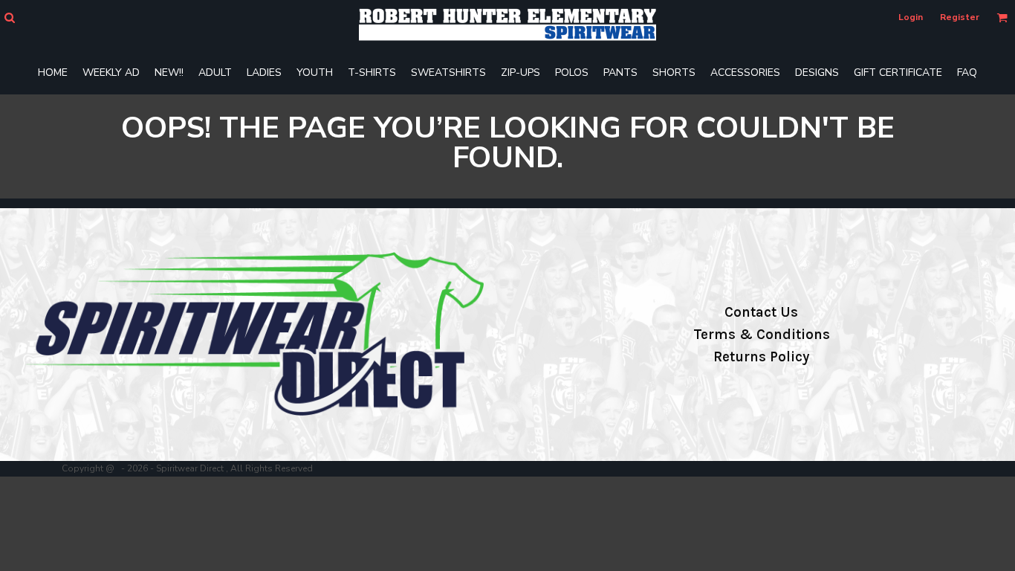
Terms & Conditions (761, 334)
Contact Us (761, 312)
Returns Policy (761, 357)
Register (959, 17)
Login (910, 17)
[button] (9, 17)
